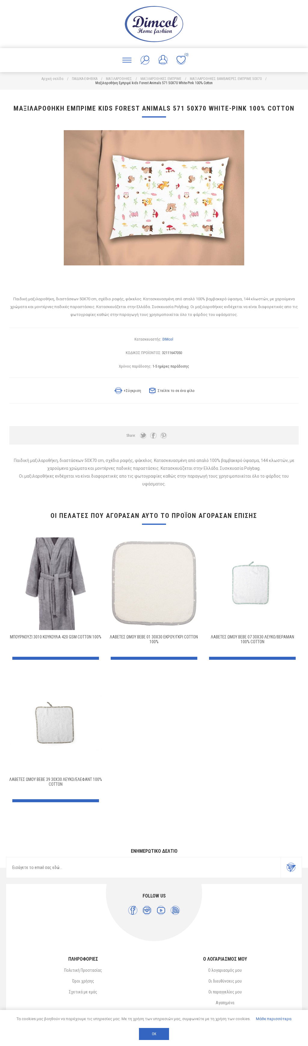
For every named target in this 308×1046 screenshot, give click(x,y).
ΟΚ (154, 1034)
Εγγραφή (291, 867)
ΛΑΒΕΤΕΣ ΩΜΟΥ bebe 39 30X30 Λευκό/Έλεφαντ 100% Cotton (55, 782)
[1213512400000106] (154, 583)
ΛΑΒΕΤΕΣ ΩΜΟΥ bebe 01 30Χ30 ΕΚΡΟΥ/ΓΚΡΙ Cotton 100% (154, 639)
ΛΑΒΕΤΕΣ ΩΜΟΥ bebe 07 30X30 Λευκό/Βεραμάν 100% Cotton (252, 639)
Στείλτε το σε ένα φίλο (176, 390)
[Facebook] (133, 910)
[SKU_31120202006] (55, 726)
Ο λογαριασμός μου (225, 970)
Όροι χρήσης (83, 981)
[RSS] (175, 910)
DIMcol (167, 339)
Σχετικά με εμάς (83, 991)
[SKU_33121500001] (55, 583)
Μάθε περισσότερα (273, 1019)
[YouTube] (161, 910)
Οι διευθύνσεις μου (225, 981)
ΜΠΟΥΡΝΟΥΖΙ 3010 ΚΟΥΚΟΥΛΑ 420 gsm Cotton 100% (55, 637)
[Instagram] (147, 910)
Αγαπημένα (225, 1002)
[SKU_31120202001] (252, 583)
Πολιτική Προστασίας (83, 970)
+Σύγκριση (132, 390)
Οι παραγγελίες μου (225, 991)
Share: (131, 435)
